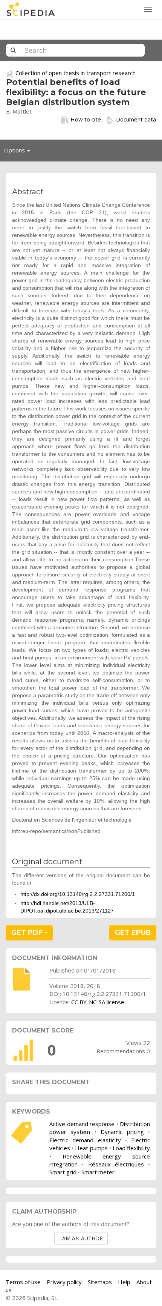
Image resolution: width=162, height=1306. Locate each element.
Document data (136, 119)
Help (124, 1282)
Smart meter (98, 1172)
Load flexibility (131, 1148)
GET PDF (27, 932)
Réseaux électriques (116, 1164)
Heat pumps (91, 1148)
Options (19, 152)
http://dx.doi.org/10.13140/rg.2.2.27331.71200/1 (77, 894)
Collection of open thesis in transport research (75, 73)
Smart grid (62, 1172)
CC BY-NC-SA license (97, 1002)
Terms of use (23, 1282)
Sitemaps (100, 1282)
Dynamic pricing (122, 1131)
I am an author (81, 1238)
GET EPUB (133, 932)
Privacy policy (64, 1282)
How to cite (85, 119)
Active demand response (82, 1124)
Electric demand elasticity (85, 1140)
